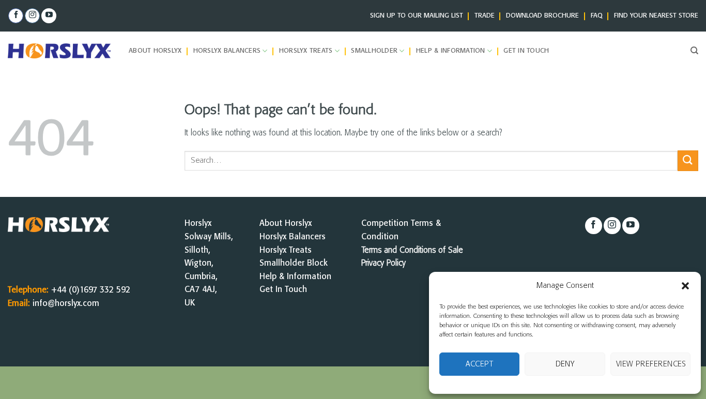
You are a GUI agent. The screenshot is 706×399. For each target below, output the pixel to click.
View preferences (651, 364)
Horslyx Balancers (226, 51)
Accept (479, 364)
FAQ (597, 15)
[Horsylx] (60, 51)
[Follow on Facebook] (15, 16)
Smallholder (374, 51)
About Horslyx (155, 51)
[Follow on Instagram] (32, 16)
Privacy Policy (383, 263)
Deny (565, 364)
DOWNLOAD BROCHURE (542, 15)
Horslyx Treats (306, 51)
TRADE (484, 15)
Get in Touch (526, 51)
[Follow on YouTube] (48, 16)
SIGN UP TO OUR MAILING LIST (416, 15)
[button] (685, 286)
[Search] (694, 50)
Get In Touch (283, 289)
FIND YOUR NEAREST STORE (656, 15)
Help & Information (450, 51)
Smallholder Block (293, 263)
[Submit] (688, 160)
